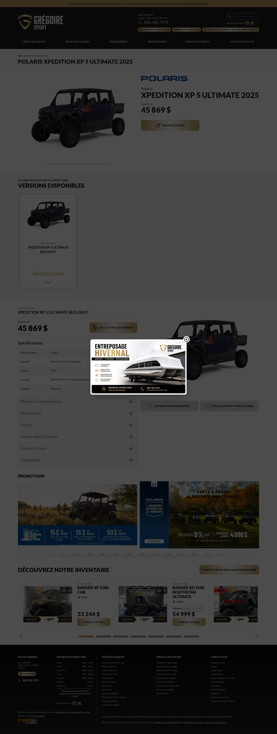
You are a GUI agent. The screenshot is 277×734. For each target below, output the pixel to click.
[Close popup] (186, 339)
